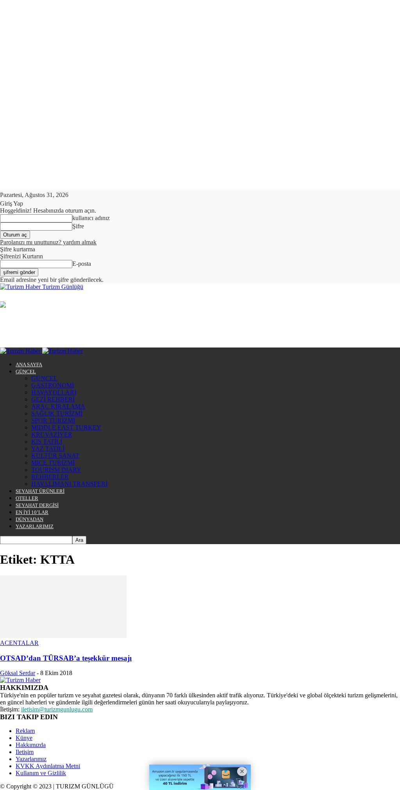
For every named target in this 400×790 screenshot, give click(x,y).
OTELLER (27, 498)
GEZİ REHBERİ (53, 399)
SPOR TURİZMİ (53, 420)
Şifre (78, 226)
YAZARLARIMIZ (35, 526)
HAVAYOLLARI (53, 392)
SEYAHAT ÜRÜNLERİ (40, 491)
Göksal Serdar (17, 673)
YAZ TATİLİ (47, 448)
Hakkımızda (31, 745)
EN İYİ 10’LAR (32, 512)
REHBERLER (50, 476)
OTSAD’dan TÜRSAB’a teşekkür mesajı (66, 658)
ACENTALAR (19, 643)
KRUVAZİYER (51, 434)
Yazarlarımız (31, 759)
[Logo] (21, 351)
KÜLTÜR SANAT (55, 455)
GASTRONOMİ (52, 385)
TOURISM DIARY (56, 469)
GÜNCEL (26, 371)
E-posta (81, 263)
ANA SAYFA (29, 364)
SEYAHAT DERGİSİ (37, 505)
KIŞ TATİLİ (46, 441)
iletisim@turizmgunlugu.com (57, 709)
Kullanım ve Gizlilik (41, 773)
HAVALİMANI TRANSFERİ (69, 483)
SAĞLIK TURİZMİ (56, 413)
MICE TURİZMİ (53, 462)
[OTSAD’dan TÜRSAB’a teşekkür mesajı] (63, 635)
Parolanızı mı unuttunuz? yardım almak (48, 242)
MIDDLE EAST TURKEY (66, 427)
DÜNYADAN (29, 519)
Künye (24, 737)
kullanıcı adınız (91, 218)
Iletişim (25, 752)
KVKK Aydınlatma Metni (48, 766)
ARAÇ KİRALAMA (58, 406)
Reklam (25, 730)
